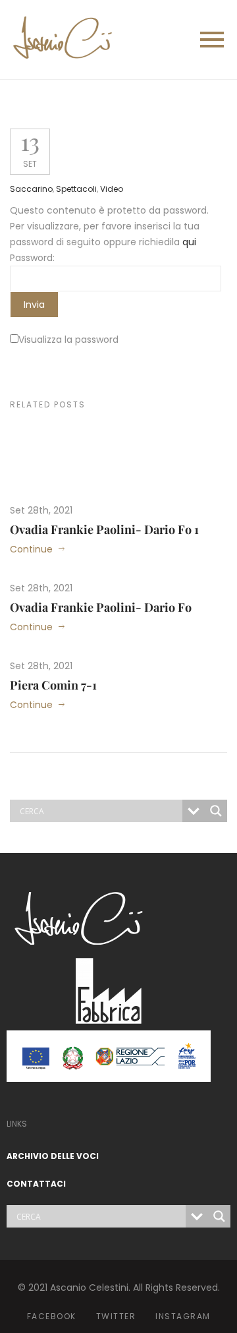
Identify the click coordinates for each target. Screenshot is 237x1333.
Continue (31, 549)
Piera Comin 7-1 (53, 685)
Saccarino (31, 188)
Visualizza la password (68, 339)
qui (189, 242)
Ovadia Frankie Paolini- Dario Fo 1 (104, 529)
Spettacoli (76, 188)
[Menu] (174, 39)
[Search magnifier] (216, 811)
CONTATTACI (36, 1183)
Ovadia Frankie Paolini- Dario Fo (101, 607)
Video (111, 188)
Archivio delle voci (53, 1156)
